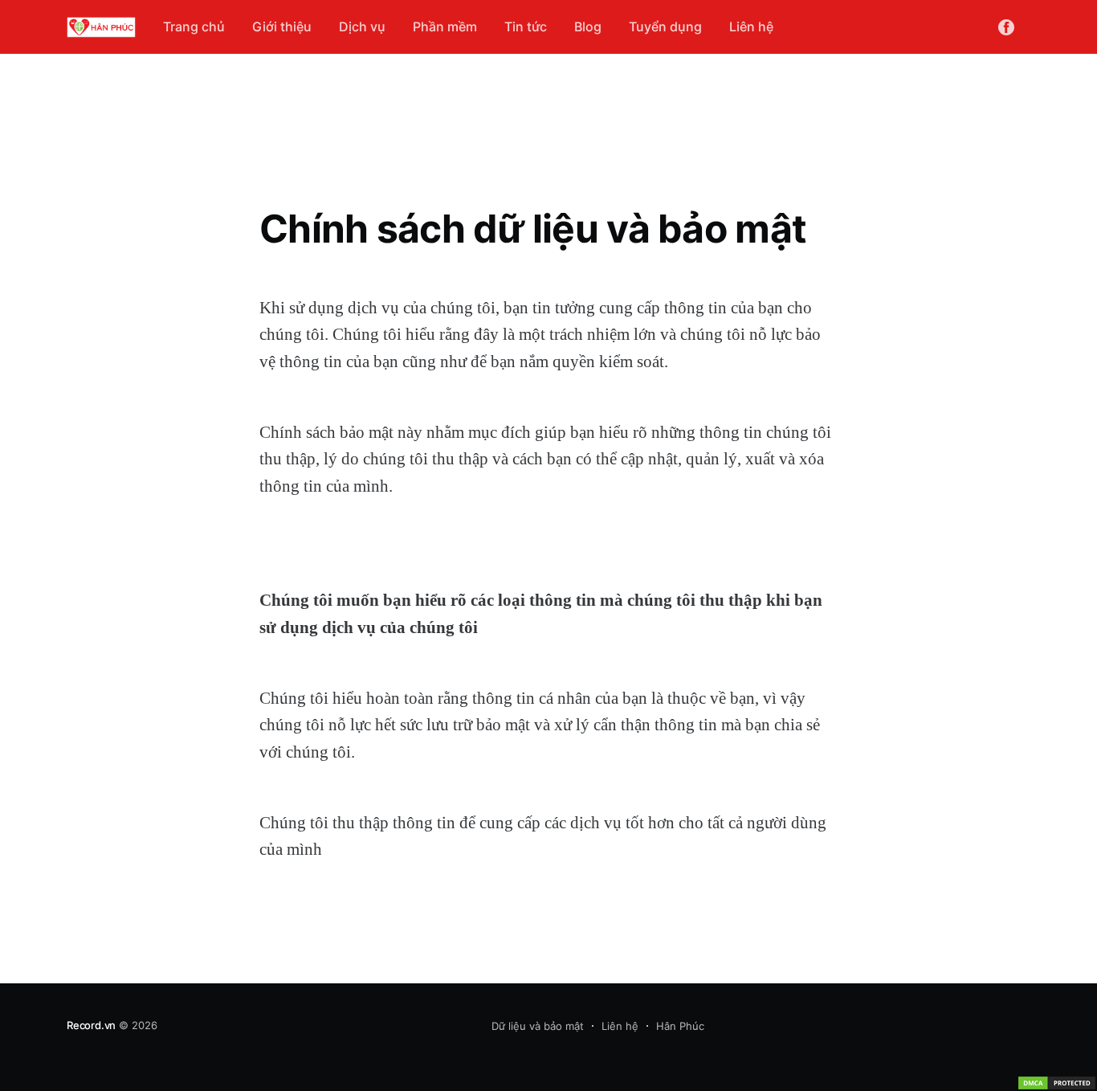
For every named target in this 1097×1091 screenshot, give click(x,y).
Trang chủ (194, 26)
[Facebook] (1006, 26)
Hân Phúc (680, 1025)
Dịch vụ (362, 26)
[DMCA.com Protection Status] (1057, 1083)
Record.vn (91, 1025)
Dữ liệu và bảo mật (537, 1025)
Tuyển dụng (665, 26)
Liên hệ (751, 26)
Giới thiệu (282, 26)
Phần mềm (445, 26)
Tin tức (525, 26)
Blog (588, 26)
